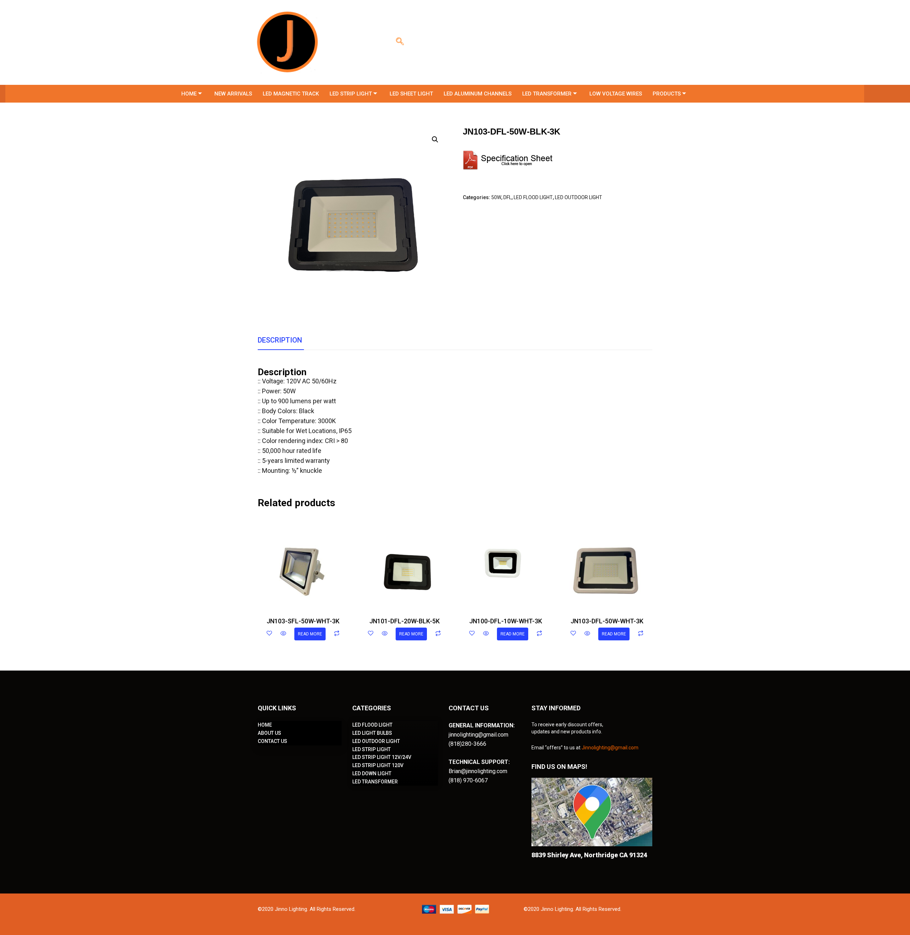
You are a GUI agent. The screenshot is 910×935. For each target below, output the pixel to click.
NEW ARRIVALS (233, 94)
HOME (189, 94)
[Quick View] (283, 634)
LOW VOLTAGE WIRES (615, 94)
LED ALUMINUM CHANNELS (478, 94)
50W (496, 197)
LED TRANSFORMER (547, 94)
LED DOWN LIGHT (371, 773)
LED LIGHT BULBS (372, 733)
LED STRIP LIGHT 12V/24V (381, 757)
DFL (507, 197)
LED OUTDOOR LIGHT (578, 197)
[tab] (280, 340)
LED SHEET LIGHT (411, 94)
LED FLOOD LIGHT (533, 197)
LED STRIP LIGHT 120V (377, 765)
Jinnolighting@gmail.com (610, 747)
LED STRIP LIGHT (351, 94)
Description (280, 340)
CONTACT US (272, 741)
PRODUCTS (667, 94)
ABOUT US (269, 733)
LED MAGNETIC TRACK (291, 94)
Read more (310, 633)
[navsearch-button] (400, 42)
